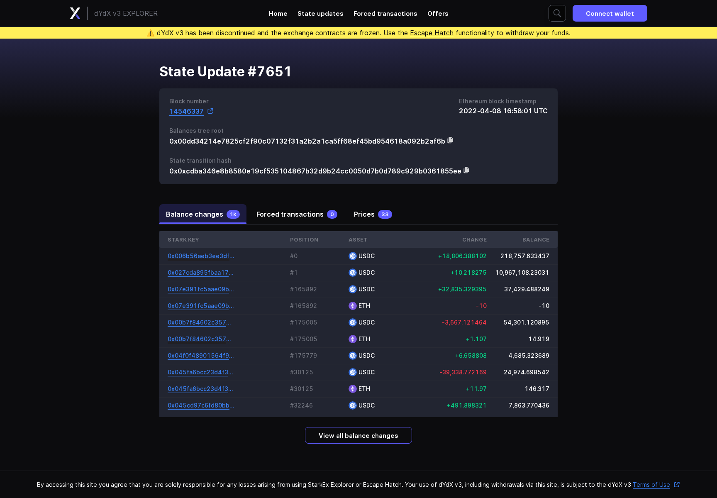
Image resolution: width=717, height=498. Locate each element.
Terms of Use (651, 484)
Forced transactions (385, 13)
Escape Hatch (432, 33)
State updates (321, 13)
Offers (438, 13)
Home (278, 13)
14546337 (186, 111)
